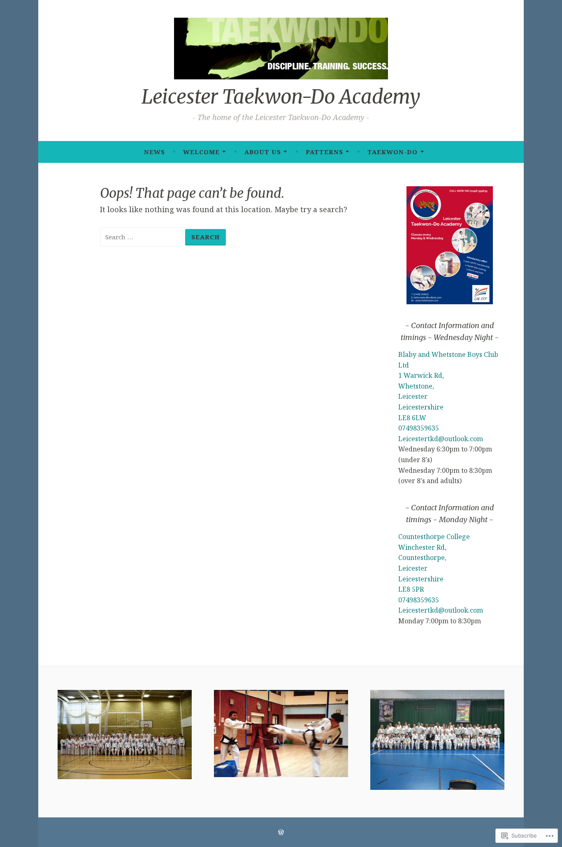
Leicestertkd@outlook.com (440, 438)
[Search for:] (142, 236)
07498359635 (418, 428)
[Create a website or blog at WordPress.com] (281, 832)
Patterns (324, 152)
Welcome (201, 152)
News (154, 152)
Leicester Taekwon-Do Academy (281, 97)
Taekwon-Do (392, 152)
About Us (262, 152)
